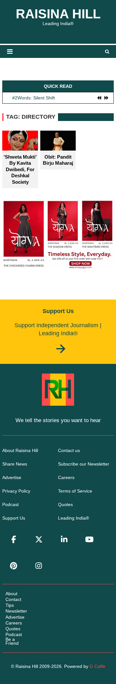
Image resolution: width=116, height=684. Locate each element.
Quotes (65, 504)
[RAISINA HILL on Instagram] (39, 566)
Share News (14, 464)
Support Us (13, 518)
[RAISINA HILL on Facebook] (13, 539)
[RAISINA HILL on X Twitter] (39, 539)
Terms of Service (75, 491)
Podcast (10, 504)
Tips (9, 605)
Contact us (69, 450)
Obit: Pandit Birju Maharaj (58, 160)
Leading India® (73, 518)
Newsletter (16, 611)
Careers (66, 477)
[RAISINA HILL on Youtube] (89, 539)
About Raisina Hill (20, 450)
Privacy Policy (16, 491)
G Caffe (97, 666)
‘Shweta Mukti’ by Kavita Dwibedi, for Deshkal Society (20, 169)
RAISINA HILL (58, 14)
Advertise (11, 477)
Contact (13, 599)
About (11, 593)
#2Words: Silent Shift (33, 97)
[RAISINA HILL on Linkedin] (64, 539)
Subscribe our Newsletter (83, 464)
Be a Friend (12, 641)
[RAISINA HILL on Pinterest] (13, 566)
